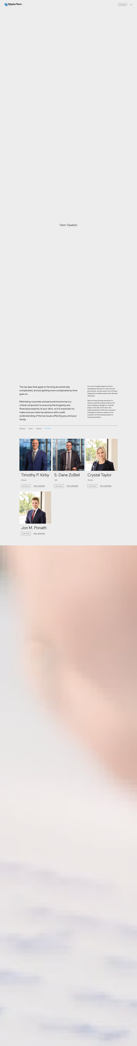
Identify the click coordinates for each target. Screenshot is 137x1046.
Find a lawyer (122, 4)
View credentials (39, 486)
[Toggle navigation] (131, 4)
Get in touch (25, 486)
